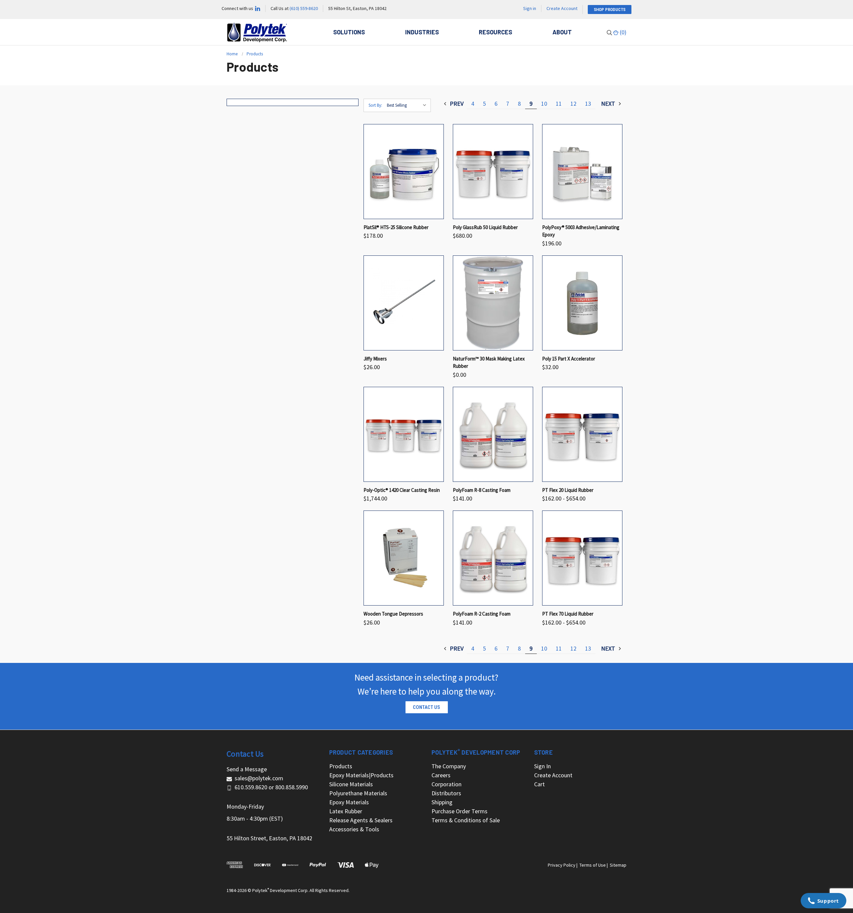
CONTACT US (426, 707)
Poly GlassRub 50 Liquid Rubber (485, 227)
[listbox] (408, 105)
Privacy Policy (561, 865)
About (562, 32)
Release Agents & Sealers (361, 820)
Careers (440, 775)
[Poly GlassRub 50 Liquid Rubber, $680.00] (493, 171)
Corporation (446, 784)
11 (559, 103)
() (622, 32)
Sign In (542, 766)
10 (544, 103)
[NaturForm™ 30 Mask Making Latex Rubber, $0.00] (493, 303)
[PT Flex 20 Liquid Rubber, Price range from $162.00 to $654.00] (582, 434)
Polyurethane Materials (358, 793)
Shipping (441, 802)
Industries (422, 32)
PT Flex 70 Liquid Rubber (567, 614)
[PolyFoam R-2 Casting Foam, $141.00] (493, 558)
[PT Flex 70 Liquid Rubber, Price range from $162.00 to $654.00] (582, 558)
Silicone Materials (351, 784)
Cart (539, 784)
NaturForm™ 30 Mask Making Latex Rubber (489, 362)
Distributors (446, 793)
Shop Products (609, 9)
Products (340, 766)
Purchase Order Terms (459, 811)
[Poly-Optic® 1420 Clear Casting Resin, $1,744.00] (403, 434)
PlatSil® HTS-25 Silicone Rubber (396, 227)
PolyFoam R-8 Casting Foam (481, 490)
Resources (495, 32)
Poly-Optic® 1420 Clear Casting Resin (402, 490)
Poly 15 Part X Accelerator (568, 358)
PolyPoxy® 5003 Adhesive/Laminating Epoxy (580, 231)
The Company (448, 766)
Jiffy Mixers (375, 358)
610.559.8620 (251, 787)
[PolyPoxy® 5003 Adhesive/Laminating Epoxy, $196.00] (582, 171)
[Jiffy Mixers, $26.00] (403, 303)
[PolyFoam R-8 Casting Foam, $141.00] (493, 434)
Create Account (561, 8)
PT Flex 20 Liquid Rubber (567, 490)
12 (573, 103)
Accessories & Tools (354, 829)
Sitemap (618, 865)
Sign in (529, 8)
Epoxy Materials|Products (361, 775)
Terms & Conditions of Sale (465, 820)
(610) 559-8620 (304, 8)
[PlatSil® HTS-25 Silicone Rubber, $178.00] (403, 171)
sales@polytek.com (259, 778)
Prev (455, 103)
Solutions (349, 32)
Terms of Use (592, 865)
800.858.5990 (291, 787)
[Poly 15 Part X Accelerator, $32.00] (582, 303)
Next (608, 103)
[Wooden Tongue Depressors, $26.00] (403, 558)
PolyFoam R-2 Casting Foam (481, 614)
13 (588, 103)
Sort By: (375, 105)
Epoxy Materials (349, 802)
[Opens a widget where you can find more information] (823, 901)
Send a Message (247, 769)
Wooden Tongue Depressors (393, 614)
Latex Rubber (345, 811)
